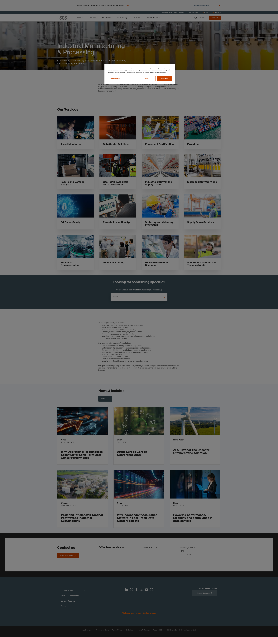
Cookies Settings (115, 78)
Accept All (164, 78)
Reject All (148, 78)
